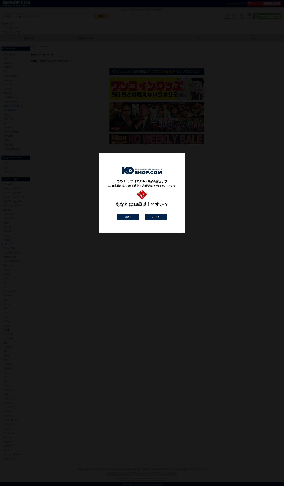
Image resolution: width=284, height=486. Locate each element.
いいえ (156, 216)
